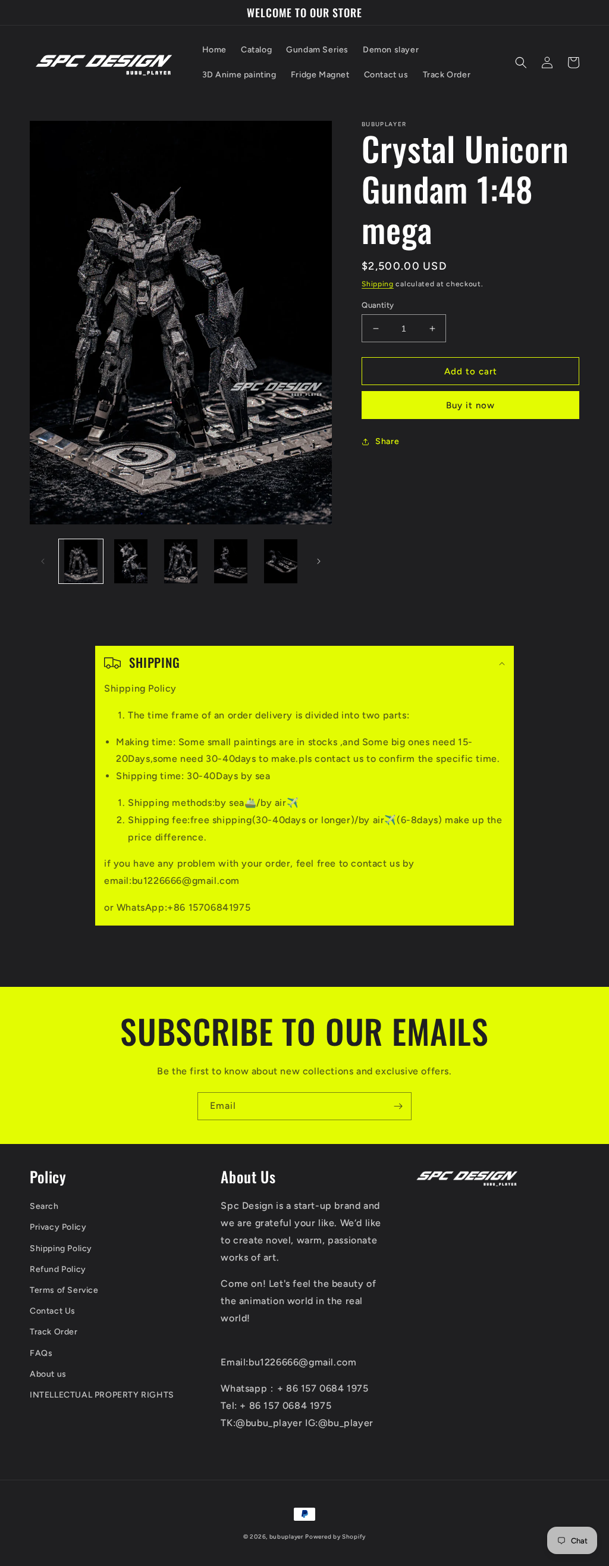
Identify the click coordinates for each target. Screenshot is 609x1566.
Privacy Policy (58, 1227)
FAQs (41, 1353)
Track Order (54, 1332)
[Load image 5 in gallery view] (281, 561)
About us (48, 1374)
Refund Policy (58, 1269)
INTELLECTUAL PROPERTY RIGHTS (102, 1395)
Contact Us (53, 1311)
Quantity (378, 305)
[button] (521, 62)
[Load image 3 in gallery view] (181, 561)
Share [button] (387, 441)
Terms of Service (64, 1290)
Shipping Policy (61, 1248)
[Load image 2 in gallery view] (131, 561)
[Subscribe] (398, 1106)
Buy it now (470, 405)
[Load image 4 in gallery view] (231, 561)
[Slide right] (319, 561)
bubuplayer (286, 1536)
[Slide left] (43, 561)
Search (44, 1206)
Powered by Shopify (335, 1536)
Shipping (378, 284)
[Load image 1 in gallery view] (81, 561)
